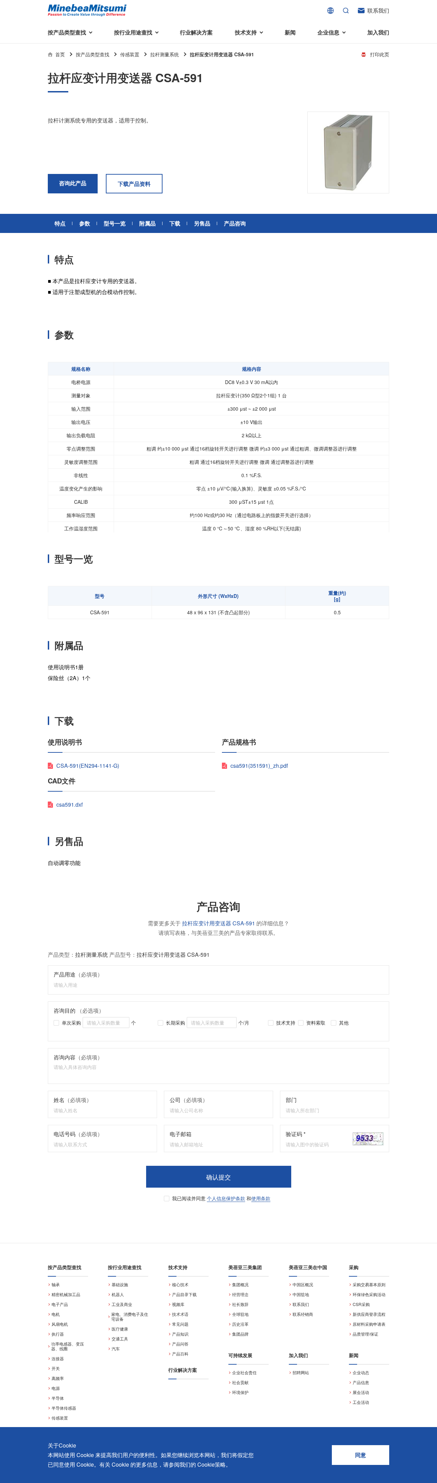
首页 (60, 54)
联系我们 (378, 10)
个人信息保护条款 (226, 1198)
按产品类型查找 (92, 54)
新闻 (290, 32)
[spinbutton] (106, 1022)
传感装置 (129, 54)
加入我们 (378, 32)
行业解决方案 (196, 32)
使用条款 (260, 1198)
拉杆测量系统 (164, 54)
